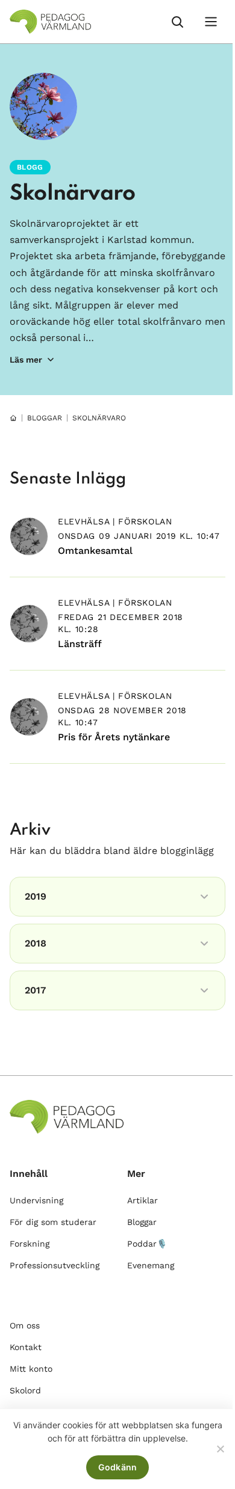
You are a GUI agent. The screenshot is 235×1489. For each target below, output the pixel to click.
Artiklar (142, 1200)
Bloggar (142, 1222)
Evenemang (150, 1265)
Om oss (25, 1325)
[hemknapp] (13, 418)
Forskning (29, 1243)
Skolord (25, 1390)
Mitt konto (31, 1369)
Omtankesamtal (95, 550)
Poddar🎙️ (147, 1243)
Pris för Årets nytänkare (114, 737)
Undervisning (36, 1200)
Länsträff (80, 643)
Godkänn (117, 1467)
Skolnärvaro (72, 193)
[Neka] (220, 1449)
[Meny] (210, 21)
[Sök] (177, 21)
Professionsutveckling (54, 1265)
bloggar (44, 418)
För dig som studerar (53, 1222)
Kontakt (26, 1347)
